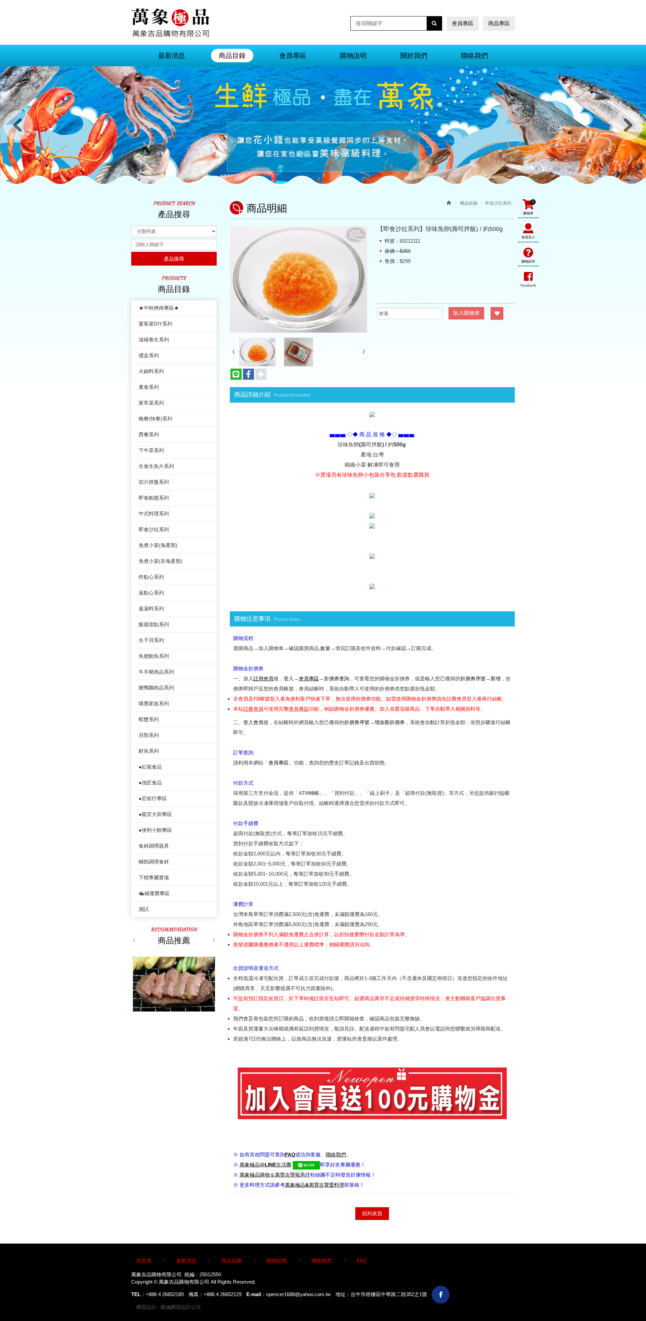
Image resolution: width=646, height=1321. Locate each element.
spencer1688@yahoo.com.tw (298, 1294)
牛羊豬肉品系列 (156, 672)
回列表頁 (372, 1213)
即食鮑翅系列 (154, 498)
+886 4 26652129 (223, 1294)
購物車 (528, 207)
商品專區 (499, 23)
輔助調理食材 (154, 862)
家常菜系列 (151, 403)
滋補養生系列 (154, 339)
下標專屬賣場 (154, 877)
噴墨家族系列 (154, 703)
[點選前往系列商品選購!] (372, 495)
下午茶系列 (151, 450)
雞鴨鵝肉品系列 (156, 687)
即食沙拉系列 (154, 529)
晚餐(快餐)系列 (155, 418)
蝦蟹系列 (149, 719)
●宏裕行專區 (153, 798)
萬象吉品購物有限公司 (170, 22)
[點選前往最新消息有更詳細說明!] (372, 586)
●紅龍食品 (150, 767)
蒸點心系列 (151, 593)
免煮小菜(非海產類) (160, 561)
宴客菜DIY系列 (155, 324)
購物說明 (528, 261)
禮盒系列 (149, 355)
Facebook (528, 285)
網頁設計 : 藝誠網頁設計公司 (168, 1307)
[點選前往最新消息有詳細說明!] (372, 414)
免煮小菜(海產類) (158, 545)
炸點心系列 (151, 577)
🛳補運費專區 (154, 893)
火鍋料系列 (151, 371)
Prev (18, 125)
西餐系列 (149, 434)
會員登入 (528, 237)
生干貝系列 (151, 640)
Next (628, 125)
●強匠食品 (150, 782)
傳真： (196, 1294)
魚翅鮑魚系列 (154, 656)
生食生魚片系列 (156, 466)
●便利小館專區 (155, 830)
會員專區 (462, 23)
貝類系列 (149, 735)
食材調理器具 (154, 846)
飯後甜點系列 (154, 624)
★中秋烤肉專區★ (159, 308)
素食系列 (149, 387)
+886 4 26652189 (165, 1294)
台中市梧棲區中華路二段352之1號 (389, 1294)
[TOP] (537, 1280)
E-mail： (256, 1294)
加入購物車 (466, 313)
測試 (144, 909)
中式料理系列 (154, 513)
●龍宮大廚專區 (155, 814)
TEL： (138, 1294)
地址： (343, 1294)
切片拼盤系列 (154, 482)
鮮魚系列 (149, 751)
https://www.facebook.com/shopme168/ (441, 1294)
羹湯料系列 (151, 608)
